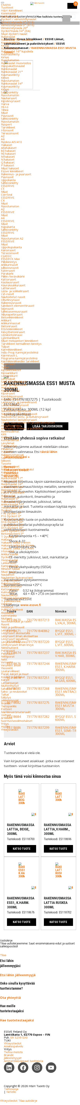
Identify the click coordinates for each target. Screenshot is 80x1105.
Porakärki (7, 273)
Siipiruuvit (7, 308)
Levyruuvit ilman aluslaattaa (19, 636)
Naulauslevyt (9, 595)
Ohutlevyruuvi (10, 300)
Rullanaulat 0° (10, 498)
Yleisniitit (7, 668)
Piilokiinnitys (9, 262)
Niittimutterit (9, 648)
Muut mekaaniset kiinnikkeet (19, 341)
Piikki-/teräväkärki (12, 276)
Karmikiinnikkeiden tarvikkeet (20, 361)
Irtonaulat (7, 551)
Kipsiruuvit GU (10, 390)
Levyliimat (7, 443)
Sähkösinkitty (9, 92)
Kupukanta (8, 227)
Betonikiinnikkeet (12, 317)
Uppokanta (8, 180)
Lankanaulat (9, 563)
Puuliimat (7, 452)
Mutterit (6, 618)
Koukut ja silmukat (13, 677)
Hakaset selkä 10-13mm (17, 545)
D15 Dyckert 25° (12, 525)
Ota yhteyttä (10, 997)
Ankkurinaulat (9, 16)
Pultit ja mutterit (12, 610)
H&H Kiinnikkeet (12, 10)
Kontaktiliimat (10, 440)
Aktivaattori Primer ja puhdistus (22, 428)
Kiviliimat (7, 437)
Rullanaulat (8, 37)
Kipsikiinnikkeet (11, 370)
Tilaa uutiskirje (27, 1100)
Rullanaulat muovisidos (16, 63)
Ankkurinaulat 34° (12, 487)
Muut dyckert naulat (14, 34)
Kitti (3, 434)
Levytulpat (8, 379)
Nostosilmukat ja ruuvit (16, 621)
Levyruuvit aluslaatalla (15, 633)
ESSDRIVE (7, 186)
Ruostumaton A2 (12, 238)
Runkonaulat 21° (12, 72)
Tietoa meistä (13, 1052)
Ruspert (6, 124)
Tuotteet (7, 7)
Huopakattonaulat (13, 66)
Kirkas (5, 45)
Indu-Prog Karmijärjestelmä (19, 352)
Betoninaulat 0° (11, 490)
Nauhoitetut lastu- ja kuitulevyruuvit (24, 417)
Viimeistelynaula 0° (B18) (17, 22)
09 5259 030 (19, 1037)
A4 (2, 139)
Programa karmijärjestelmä (19, 358)
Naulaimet (7, 574)
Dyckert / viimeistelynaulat (18, 19)
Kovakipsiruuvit (11, 399)
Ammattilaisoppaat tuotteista (23, 1061)
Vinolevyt (7, 607)
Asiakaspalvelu (13, 1046)
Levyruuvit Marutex (14, 642)
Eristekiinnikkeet (12, 329)
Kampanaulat (9, 566)
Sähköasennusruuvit (14, 311)
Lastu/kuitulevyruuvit (15, 405)
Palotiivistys (9, 446)
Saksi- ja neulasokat (14, 691)
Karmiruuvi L (9, 355)
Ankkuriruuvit (9, 265)
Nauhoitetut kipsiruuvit (16, 411)
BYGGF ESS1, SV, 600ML (67, 718)
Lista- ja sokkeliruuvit (15, 291)
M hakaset (8, 156)
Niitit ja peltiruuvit (12, 627)
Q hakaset (8, 162)
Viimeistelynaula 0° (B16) (17, 25)
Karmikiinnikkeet (11, 349)
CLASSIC (6, 256)
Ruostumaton (10, 48)
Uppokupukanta (11, 247)
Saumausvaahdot (12, 458)
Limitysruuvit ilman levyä (17, 645)
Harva (5, 104)
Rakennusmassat (12, 455)
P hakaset (7, 165)
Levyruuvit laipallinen (14, 639)
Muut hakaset (10, 168)
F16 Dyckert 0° (11, 516)
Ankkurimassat (10, 323)
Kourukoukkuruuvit (13, 285)
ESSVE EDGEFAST (13, 493)
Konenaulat (8, 13)
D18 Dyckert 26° (12, 519)
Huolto (5, 726)
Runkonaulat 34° (12, 83)
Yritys (5, 724)
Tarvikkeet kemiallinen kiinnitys (21, 344)
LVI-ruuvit (7, 294)
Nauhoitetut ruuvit (13, 297)
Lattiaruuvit (8, 288)
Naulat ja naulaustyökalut (17, 469)
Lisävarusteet (10, 466)
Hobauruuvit (9, 387)
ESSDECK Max (10, 259)
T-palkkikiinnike (11, 601)
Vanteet (6, 604)
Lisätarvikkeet (10, 671)
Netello (11, 1092)
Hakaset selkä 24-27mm (17, 548)
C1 (2, 189)
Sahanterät (8, 688)
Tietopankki (8, 706)
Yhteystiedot (9, 729)
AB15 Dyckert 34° (13, 531)
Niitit (4, 659)
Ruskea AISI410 (11, 142)
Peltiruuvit (8, 653)
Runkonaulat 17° (12, 478)
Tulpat (5, 346)
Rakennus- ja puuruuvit (16, 174)
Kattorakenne (10, 589)
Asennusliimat (10, 431)
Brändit (6, 703)
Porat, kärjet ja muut (15, 674)
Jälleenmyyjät (10, 700)
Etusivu (6, 4)
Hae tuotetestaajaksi (17, 1020)
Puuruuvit (7, 116)
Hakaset (6, 145)
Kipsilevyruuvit (10, 101)
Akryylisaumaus (11, 425)
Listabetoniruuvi (11, 335)
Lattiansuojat (9, 683)
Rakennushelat (10, 583)
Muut (4, 113)
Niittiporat (8, 656)
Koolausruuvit (10, 282)
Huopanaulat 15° (12, 507)
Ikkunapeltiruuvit (12, 314)
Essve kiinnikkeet (12, 171)
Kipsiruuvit (8, 393)
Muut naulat (9, 572)
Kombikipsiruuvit (12, 396)
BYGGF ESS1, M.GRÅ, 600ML (65, 679)
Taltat (5, 694)
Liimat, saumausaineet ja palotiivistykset (28, 422)
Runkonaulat (9, 69)
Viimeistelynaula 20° (14, 28)
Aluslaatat (7, 612)
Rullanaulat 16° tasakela (17, 40)
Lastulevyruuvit (11, 408)
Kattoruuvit (8, 279)
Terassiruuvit (10, 133)
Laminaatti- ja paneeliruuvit (19, 402)
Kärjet (5, 680)
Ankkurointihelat (11, 586)
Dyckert (6, 510)
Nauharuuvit (9, 98)
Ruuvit (5, 624)
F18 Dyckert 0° (11, 513)
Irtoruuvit (7, 130)
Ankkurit (6, 320)
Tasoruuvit (8, 364)
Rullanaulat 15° (11, 501)
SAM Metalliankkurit (14, 382)
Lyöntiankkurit (10, 338)
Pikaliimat (7, 449)
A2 (2, 136)
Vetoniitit (7, 662)
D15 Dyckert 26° (12, 528)
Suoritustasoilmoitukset (16, 721)
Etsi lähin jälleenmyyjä (18, 975)
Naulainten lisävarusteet (17, 577)
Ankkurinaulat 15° (12, 504)
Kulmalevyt (8, 592)
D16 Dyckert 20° (12, 522)
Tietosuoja (11, 1089)
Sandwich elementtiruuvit (17, 306)
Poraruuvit (8, 650)
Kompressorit (10, 580)
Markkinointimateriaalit (16, 712)
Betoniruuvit (9, 326)
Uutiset (6, 715)
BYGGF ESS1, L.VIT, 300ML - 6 (66, 632)
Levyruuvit (8, 630)
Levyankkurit (9, 376)
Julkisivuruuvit (10, 268)
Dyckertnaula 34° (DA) (15, 31)
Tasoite (6, 463)
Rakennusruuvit (11, 303)
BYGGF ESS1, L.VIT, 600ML (64, 643)
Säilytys (6, 697)
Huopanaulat (9, 560)
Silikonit (6, 460)
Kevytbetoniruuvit (13, 332)
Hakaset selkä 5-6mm (15, 542)
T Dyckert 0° (9, 536)
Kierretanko (9, 615)
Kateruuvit (8, 270)
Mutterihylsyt (10, 686)
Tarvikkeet (8, 127)
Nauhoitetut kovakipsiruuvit (19, 414)
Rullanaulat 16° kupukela (17, 51)
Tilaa (3, 955)
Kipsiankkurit (9, 373)
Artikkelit (6, 718)
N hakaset (7, 159)
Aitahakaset (9, 148)
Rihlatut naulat (10, 569)
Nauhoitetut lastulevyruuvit (19, 420)
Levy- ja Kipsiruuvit (13, 384)
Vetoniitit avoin (11, 665)
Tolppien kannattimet (15, 598)
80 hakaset (8, 151)
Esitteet (6, 709)
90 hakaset (8, 154)
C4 (2, 200)
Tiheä (4, 110)
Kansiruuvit (8, 250)
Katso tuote (21, 848)
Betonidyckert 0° (12, 534)
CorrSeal (6, 194)
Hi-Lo (4, 107)
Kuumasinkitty (10, 42)
